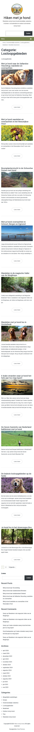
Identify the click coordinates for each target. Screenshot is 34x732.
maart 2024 (6, 673)
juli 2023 (5, 681)
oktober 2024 (7, 664)
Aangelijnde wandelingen (10, 697)
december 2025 (7, 656)
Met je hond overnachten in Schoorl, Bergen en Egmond (13, 223)
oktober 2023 (7, 676)
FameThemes (21, 729)
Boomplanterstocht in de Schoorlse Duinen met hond (17, 169)
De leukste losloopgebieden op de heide (16, 475)
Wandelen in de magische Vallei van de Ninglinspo (15, 274)
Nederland (5, 44)
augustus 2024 (7, 670)
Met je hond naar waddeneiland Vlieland (14, 593)
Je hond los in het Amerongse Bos (16, 527)
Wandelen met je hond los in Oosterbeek (13, 323)
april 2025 (6, 659)
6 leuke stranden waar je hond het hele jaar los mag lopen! (16, 377)
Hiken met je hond (17, 18)
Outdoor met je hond (9, 711)
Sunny (4, 613)
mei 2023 (5, 687)
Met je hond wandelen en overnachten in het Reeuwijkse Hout (14, 121)
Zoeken (28, 33)
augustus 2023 (7, 679)
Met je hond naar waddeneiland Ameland (14, 590)
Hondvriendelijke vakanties (13, 42)
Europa (5, 700)
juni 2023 (5, 684)
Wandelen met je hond (14, 44)
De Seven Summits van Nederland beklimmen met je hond (16, 428)
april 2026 (6, 650)
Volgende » (12, 567)
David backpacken (8, 631)
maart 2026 (6, 653)
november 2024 (7, 662)
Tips (4, 714)
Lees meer (17, 107)
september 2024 (8, 667)
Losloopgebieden (24, 42)
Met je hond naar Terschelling (11, 588)
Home (4, 42)
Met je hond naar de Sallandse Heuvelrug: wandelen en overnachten (14, 66)
